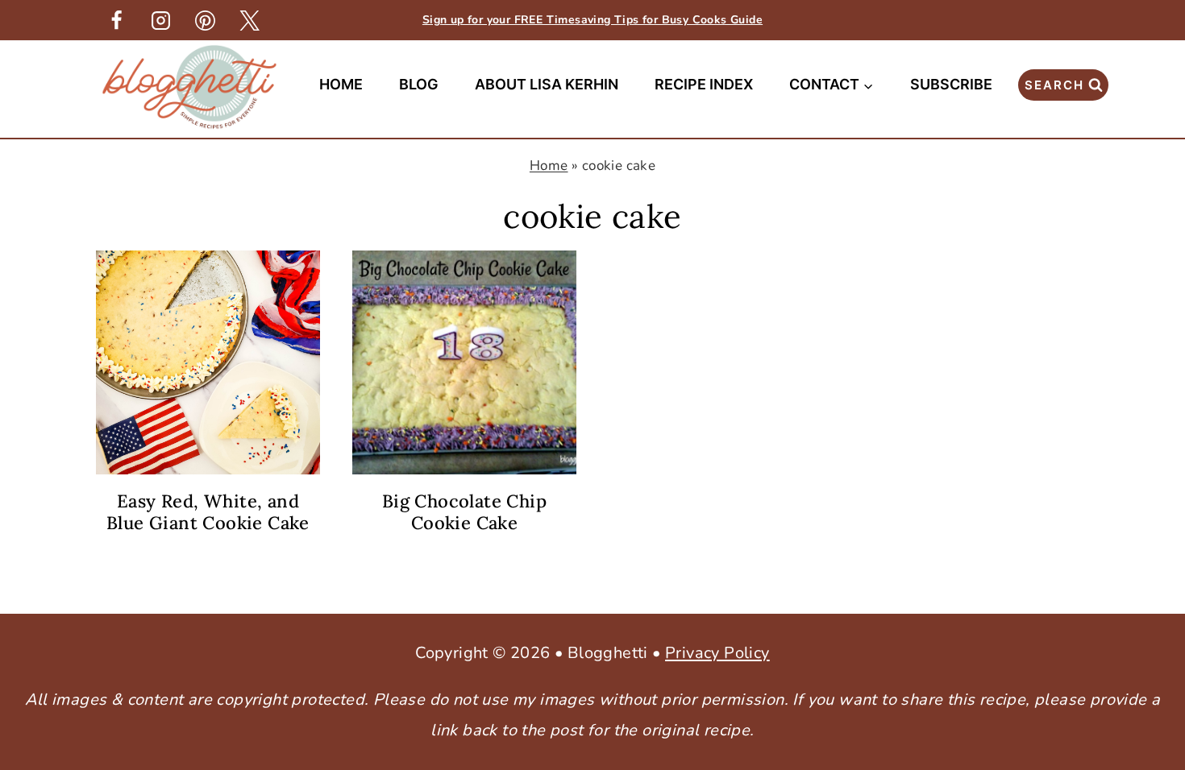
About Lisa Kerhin (546, 84)
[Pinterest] (205, 20)
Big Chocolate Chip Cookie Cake (464, 511)
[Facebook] (116, 20)
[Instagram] (160, 20)
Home (341, 84)
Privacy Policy (717, 653)
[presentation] (208, 362)
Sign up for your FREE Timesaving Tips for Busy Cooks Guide (592, 19)
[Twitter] (249, 20)
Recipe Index (704, 84)
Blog (419, 84)
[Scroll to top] (1145, 504)
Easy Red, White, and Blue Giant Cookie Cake (208, 511)
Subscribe (951, 84)
